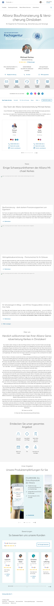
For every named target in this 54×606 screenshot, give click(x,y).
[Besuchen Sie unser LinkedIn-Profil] (42, 94)
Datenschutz (11, 601)
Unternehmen (40, 601)
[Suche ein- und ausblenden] (51, 7)
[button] (27, 49)
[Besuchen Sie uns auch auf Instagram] (35, 94)
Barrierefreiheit (19, 601)
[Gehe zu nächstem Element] (36, 152)
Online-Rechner (5, 603)
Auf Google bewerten (43, 544)
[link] (27, 83)
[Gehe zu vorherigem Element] (18, 152)
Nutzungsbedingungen (29, 601)
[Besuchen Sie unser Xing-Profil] (39, 94)
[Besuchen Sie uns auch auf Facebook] (31, 94)
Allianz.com (13, 603)
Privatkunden (9, 2)
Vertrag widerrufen (6, 594)
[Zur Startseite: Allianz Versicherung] (3, 2)
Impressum (4, 601)
